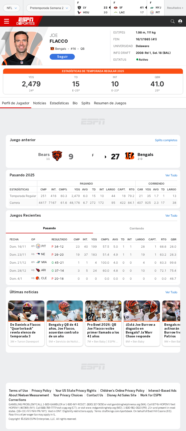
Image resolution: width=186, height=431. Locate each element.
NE (43, 254)
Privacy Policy (41, 390)
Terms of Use (18, 390)
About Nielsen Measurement (29, 395)
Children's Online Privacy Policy (122, 390)
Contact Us (95, 395)
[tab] (49, 228)
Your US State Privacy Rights (75, 390)
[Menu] (6, 21)
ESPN (25, 21)
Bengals (60, 48)
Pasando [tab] (49, 228)
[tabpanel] (93, 258)
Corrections (17, 400)
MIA (44, 262)
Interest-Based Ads (162, 390)
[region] (107, 193)
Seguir (62, 56)
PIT (43, 246)
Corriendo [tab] (137, 228)
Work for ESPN (150, 395)
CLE (44, 278)
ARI (43, 270)
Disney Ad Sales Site (121, 395)
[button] (173, 21)
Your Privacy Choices (68, 395)
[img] (106, 157)
